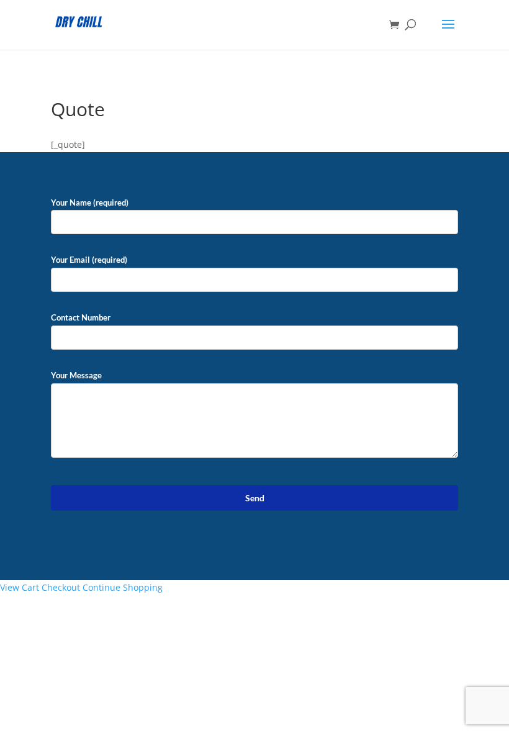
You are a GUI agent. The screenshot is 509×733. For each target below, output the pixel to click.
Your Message (76, 375)
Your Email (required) (89, 260)
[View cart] (397, 25)
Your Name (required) (89, 202)
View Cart (19, 587)
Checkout (61, 587)
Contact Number (80, 317)
